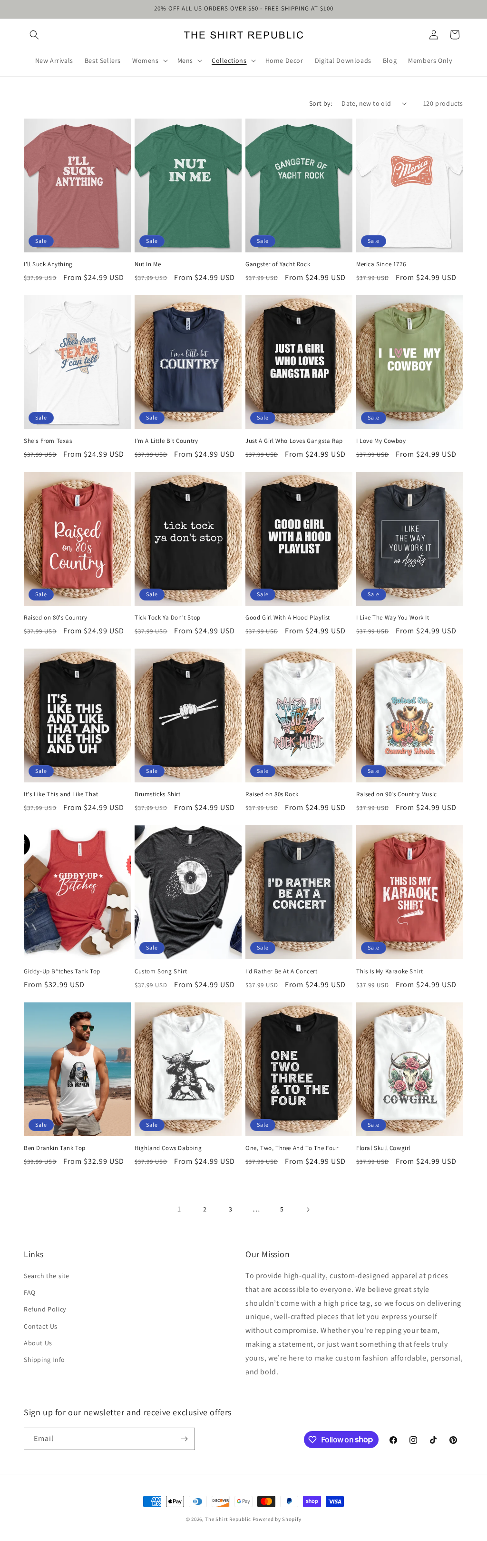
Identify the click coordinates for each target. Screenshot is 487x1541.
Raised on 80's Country (55, 617)
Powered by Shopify (277, 1519)
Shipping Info (44, 1359)
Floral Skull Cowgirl (383, 1148)
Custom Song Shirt (161, 971)
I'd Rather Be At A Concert (281, 971)
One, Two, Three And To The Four (292, 1148)
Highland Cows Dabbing (168, 1148)
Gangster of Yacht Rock (277, 264)
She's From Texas (48, 441)
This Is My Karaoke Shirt (389, 971)
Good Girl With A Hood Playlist (287, 617)
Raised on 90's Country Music (396, 794)
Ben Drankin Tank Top (55, 1148)
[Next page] (307, 1209)
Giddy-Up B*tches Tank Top (62, 971)
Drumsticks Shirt (158, 794)
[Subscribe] (184, 1439)
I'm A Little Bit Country (166, 441)
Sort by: (320, 103)
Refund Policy (45, 1309)
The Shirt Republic (228, 1519)
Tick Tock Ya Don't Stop (168, 617)
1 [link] (179, 1209)
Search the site (46, 1275)
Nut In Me (148, 264)
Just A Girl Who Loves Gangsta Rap (294, 441)
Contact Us (41, 1326)
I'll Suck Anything (48, 264)
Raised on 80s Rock (272, 794)
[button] (34, 34)
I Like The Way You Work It (392, 617)
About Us (38, 1343)
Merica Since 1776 (381, 264)
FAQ (30, 1292)
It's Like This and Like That (61, 794)
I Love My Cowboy (381, 441)
